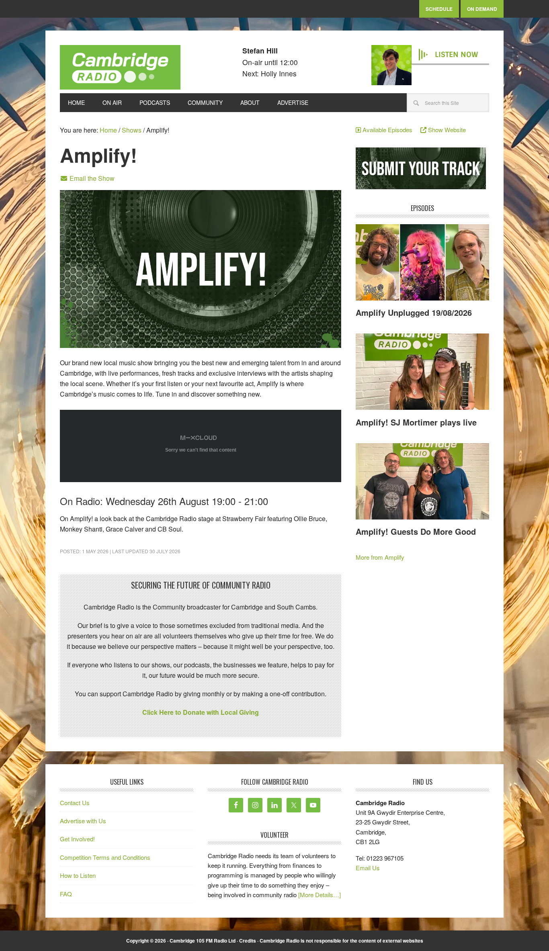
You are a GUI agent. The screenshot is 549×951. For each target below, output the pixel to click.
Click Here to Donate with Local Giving (200, 712)
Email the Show (91, 178)
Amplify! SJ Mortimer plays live (416, 422)
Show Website (446, 129)
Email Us (368, 867)
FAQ (66, 894)
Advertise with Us (83, 820)
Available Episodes (390, 129)
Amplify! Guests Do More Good (416, 531)
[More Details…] (319, 894)
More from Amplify (380, 557)
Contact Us (75, 802)
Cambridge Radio (120, 69)
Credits (247, 940)
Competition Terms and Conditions (105, 857)
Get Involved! (77, 838)
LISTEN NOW (456, 54)
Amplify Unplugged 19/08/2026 (414, 312)
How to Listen (78, 875)
